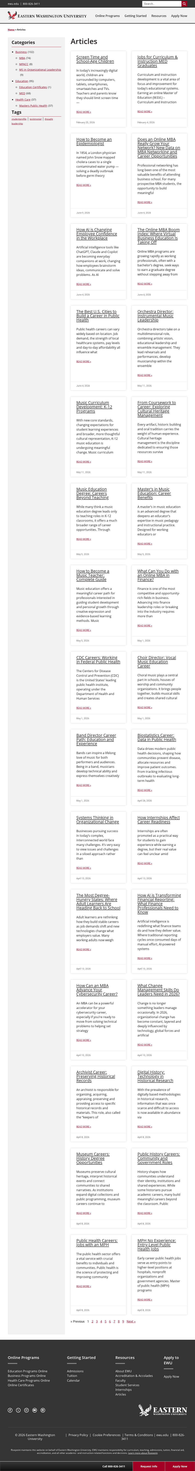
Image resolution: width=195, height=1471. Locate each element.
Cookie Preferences (107, 1435)
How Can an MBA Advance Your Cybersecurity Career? (96, 990)
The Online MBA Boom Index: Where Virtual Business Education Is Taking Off (158, 236)
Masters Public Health (36, 105)
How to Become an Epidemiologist (94, 141)
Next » (131, 1321)
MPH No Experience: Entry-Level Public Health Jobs (156, 1245)
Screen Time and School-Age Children (95, 59)
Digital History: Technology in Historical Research (155, 1076)
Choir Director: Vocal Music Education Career (156, 662)
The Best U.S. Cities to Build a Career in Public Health (97, 316)
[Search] (184, 4)
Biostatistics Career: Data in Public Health (156, 737)
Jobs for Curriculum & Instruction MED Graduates (157, 61)
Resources (158, 16)
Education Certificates (35, 87)
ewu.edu (13, 3)
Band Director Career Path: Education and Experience (96, 739)
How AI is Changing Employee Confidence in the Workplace (96, 234)
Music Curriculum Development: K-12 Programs (94, 407)
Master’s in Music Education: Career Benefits (154, 493)
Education (24, 81)
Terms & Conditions (139, 1435)
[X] (18, 1410)
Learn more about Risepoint (142, 1453)
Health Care (25, 99)
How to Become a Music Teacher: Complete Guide (92, 575)
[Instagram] (26, 1410)
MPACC (25, 64)
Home (11, 29)
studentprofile (19, 119)
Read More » (83, 112)
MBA (25, 58)
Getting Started (136, 16)
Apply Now (179, 16)
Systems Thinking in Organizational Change (97, 819)
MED (25, 93)
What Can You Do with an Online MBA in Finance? (158, 575)
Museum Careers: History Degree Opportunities (93, 1158)
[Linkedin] (43, 1410)
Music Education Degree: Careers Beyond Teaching (92, 493)
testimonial (36, 119)
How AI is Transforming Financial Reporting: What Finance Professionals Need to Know (159, 904)
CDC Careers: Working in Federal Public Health (98, 659)
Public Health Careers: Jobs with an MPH (97, 1242)
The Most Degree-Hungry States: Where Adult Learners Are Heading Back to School (98, 901)
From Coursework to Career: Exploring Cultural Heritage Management (156, 409)
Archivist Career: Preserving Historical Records (95, 1076)
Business (24, 52)
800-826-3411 (31, 3)
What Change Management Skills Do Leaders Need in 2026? (158, 990)
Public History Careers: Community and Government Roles (158, 1158)
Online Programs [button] (107, 16)
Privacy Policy (78, 1435)
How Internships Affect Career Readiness (158, 819)
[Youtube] (34, 1410)
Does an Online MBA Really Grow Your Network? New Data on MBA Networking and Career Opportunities (158, 148)
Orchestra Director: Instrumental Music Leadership (155, 316)
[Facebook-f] (10, 1410)
